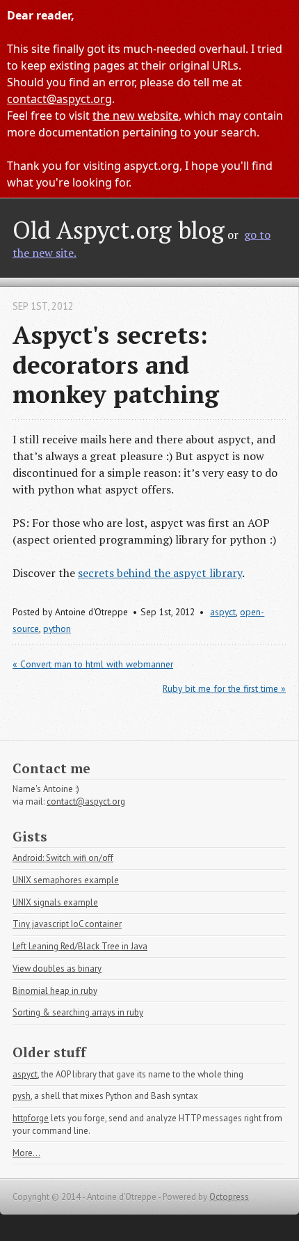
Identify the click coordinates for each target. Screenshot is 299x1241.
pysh (22, 1096)
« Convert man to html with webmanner (93, 664)
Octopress (229, 1197)
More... (26, 1153)
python (57, 628)
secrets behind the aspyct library (160, 572)
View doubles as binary (57, 968)
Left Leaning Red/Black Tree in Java (80, 946)
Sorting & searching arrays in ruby (78, 1012)
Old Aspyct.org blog (119, 229)
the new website (135, 115)
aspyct (223, 612)
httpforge (31, 1118)
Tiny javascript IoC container (67, 924)
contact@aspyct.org (59, 98)
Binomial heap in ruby (55, 991)
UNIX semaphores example (66, 880)
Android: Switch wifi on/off (63, 858)
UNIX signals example (55, 902)
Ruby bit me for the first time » (224, 688)
